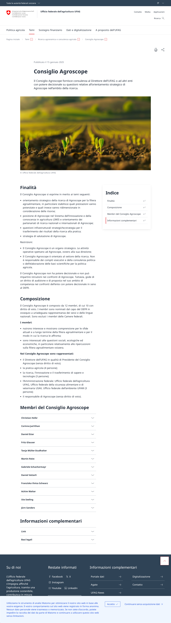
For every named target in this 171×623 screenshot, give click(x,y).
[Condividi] (162, 49)
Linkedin (72, 588)
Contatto (138, 584)
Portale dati (97, 576)
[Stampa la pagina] (155, 49)
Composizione (114, 207)
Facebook (57, 576)
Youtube (56, 588)
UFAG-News (97, 592)
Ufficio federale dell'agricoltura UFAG (60, 11)
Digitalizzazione (141, 576)
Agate (94, 584)
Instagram (58, 582)
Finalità (110, 200)
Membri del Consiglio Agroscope (124, 213)
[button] (15, 30)
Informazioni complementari (122, 220)
